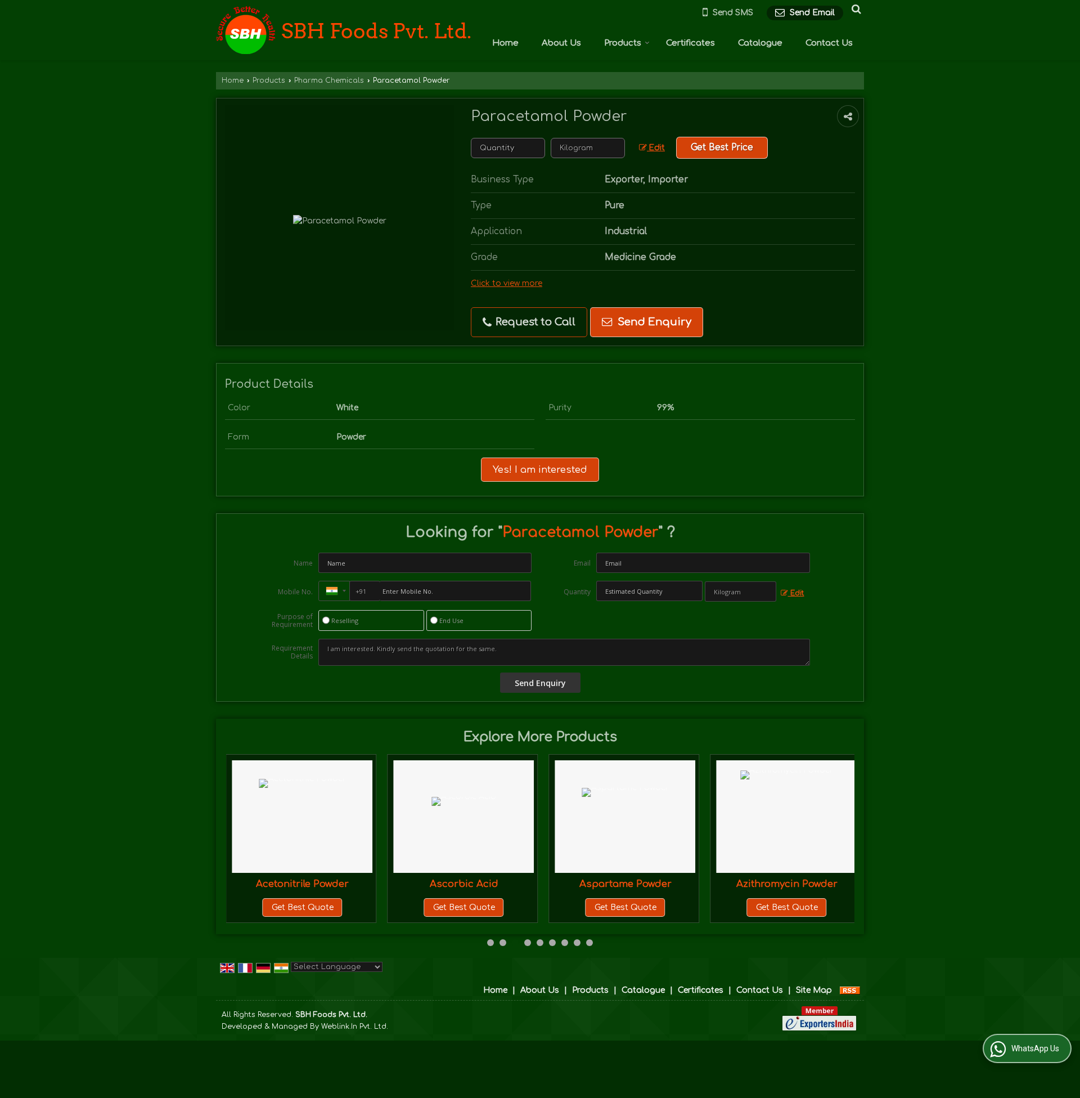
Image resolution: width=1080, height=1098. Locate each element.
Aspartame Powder (625, 884)
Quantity (577, 592)
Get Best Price (722, 147)
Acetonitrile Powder (302, 884)
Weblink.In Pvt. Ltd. (354, 1026)
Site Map (814, 990)
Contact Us (829, 43)
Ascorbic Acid (464, 884)
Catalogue (760, 43)
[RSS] (850, 990)
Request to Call (534, 322)
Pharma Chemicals (329, 80)
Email (582, 563)
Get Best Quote (303, 907)
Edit (656, 148)
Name (303, 563)
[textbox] (588, 148)
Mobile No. (295, 592)
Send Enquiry (653, 322)
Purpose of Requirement (292, 621)
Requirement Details (292, 652)
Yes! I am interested (540, 469)
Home (505, 43)
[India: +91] (334, 591)
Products (622, 43)
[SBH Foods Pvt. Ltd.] (343, 30)
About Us (561, 43)
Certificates (690, 43)
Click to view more (506, 283)
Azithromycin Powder (787, 884)
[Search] (855, 9)
